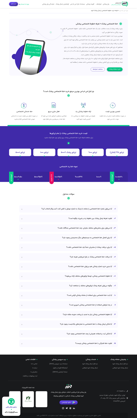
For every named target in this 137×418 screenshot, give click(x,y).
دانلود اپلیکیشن (66, 402)
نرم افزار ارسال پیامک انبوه (120, 364)
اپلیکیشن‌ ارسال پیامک (62, 4)
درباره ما (34, 368)
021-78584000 (121, 391)
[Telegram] (66, 408)
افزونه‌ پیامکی (90, 4)
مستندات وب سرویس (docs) (58, 364)
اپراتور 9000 (93, 152)
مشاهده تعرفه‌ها (98, 69)
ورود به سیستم (24, 4)
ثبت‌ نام (13, 4)
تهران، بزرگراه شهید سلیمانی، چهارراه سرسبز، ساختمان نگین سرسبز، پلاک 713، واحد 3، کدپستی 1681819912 (112, 398)
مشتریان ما (34, 372)
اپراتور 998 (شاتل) (117, 152)
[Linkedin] (73, 408)
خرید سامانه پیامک (114, 69)
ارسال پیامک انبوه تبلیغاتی (120, 368)
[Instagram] (63, 408)
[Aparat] (70, 408)
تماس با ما (34, 364)
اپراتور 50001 (20, 152)
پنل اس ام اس (124, 10)
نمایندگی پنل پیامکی (48, 4)
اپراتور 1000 (44, 152)
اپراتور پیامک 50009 (68, 152)
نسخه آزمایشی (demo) (60, 372)
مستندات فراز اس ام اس (77, 4)
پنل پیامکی (106, 4)
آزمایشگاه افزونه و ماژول (60, 368)
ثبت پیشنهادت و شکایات (30, 376)
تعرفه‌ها (99, 4)
